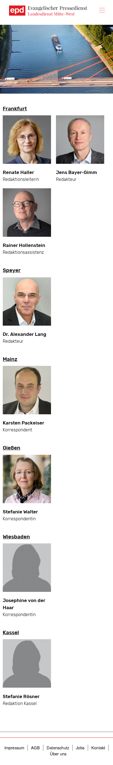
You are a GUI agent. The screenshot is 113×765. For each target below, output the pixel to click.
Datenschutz (58, 747)
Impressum (14, 747)
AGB (35, 747)
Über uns (58, 753)
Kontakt (98, 747)
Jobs (80, 747)
